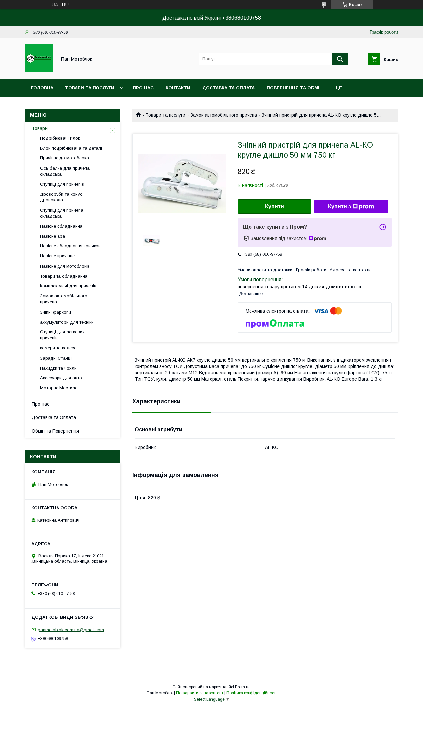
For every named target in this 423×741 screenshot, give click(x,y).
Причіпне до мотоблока (64, 157)
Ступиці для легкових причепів (62, 334)
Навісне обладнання (61, 226)
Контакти (178, 87)
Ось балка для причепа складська (65, 171)
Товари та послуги (89, 87)
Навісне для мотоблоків (65, 266)
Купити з (339, 206)
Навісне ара (52, 236)
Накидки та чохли (58, 368)
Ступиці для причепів (62, 184)
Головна (42, 87)
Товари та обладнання (63, 276)
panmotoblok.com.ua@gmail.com (71, 629)
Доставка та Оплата (54, 417)
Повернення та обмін (295, 87)
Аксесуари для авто (61, 377)
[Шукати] (340, 59)
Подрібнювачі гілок (60, 138)
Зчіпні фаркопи (55, 312)
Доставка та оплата (228, 87)
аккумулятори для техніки (67, 322)
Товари (40, 128)
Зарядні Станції (56, 358)
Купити (274, 206)
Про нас (143, 87)
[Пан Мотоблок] (39, 70)
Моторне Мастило (59, 387)
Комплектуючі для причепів (68, 285)
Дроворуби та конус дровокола (61, 197)
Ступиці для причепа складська (61, 213)
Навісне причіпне (57, 255)
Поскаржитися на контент (199, 693)
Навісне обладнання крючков (70, 245)
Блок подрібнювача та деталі (71, 148)
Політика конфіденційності (251, 693)
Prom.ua (242, 687)
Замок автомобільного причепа (223, 115)
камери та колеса (58, 347)
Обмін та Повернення (55, 431)
